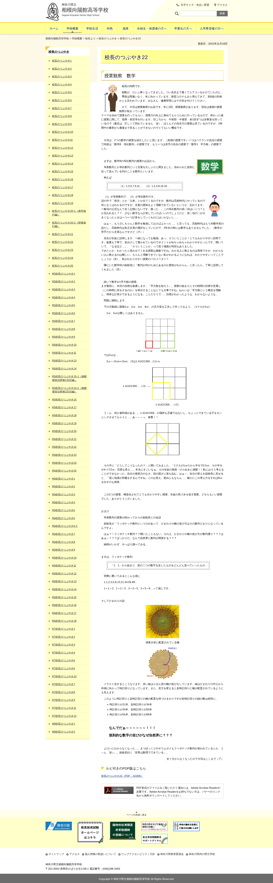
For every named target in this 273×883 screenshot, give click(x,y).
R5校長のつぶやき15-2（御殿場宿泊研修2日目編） (69, 390)
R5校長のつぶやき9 (63, 336)
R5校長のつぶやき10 (64, 344)
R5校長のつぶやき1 (63, 273)
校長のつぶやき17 (62, 187)
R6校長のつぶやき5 (63, 510)
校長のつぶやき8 (62, 116)
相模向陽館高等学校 (57, 38)
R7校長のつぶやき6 (63, 668)
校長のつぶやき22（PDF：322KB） (122, 775)
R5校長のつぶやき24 (64, 462)
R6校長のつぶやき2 (63, 486)
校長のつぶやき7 (62, 108)
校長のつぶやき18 (62, 195)
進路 (126, 28)
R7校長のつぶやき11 (64, 707)
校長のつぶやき (108, 38)
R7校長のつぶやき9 (63, 699)
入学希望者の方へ (212, 28)
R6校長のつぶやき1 (63, 478)
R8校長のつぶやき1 (63, 723)
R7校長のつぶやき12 (64, 715)
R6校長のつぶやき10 (64, 557)
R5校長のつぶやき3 (63, 289)
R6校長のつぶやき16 (64, 605)
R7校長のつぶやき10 (64, 676)
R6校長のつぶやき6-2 (64, 525)
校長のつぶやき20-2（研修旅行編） (69, 224)
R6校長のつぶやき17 (64, 613)
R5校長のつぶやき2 (63, 281)
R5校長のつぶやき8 (63, 329)
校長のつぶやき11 (62, 139)
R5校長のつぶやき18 (64, 415)
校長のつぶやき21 (62, 234)
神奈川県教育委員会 (172, 854)
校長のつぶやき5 (62, 92)
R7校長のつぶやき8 (63, 692)
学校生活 (92, 28)
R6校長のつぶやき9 (63, 549)
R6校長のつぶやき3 (63, 494)
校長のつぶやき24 (62, 257)
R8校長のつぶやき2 (63, 731)
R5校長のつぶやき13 (64, 360)
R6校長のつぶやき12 (64, 573)
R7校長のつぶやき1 (63, 628)
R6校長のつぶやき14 (64, 589)
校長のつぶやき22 (62, 241)
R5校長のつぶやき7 (63, 321)
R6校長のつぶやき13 (64, 581)
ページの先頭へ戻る (136, 815)
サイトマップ (56, 854)
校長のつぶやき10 (62, 131)
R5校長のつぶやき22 (64, 446)
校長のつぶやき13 (62, 155)
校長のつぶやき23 (62, 249)
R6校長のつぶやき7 (63, 533)
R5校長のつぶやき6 (63, 313)
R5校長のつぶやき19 (64, 423)
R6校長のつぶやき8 (63, 541)
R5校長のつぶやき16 (64, 399)
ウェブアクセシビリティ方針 (138, 854)
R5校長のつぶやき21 (64, 439)
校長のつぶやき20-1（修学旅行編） (69, 212)
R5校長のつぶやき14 (64, 368)
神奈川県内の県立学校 (202, 854)
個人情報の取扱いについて (100, 854)
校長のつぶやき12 (62, 147)
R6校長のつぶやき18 (64, 620)
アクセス (222, 4)
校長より (90, 38)
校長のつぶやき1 (62, 60)
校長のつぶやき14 (62, 163)
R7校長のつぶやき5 (63, 660)
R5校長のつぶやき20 (64, 431)
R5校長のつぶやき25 (64, 470)
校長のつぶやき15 (62, 171)
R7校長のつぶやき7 (63, 684)
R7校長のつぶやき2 (63, 636)
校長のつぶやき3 (62, 76)
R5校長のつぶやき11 (64, 352)
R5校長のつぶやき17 (64, 407)
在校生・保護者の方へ (152, 28)
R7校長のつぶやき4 (63, 652)
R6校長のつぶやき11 (64, 565)
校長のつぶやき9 (62, 124)
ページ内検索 (177, 13)
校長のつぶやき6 (62, 100)
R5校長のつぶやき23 (64, 454)
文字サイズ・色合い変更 (195, 4)
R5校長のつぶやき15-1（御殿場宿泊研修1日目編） (69, 378)
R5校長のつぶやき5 (63, 305)
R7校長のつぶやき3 (63, 644)
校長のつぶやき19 (62, 203)
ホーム (54, 28)
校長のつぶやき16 (62, 179)
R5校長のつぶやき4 (63, 297)
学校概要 (72, 28)
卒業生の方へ (183, 28)
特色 (110, 28)
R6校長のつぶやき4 (63, 502)
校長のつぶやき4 (62, 84)
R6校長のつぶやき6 (63, 518)
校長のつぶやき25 (62, 265)
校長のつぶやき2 (62, 68)
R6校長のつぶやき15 (64, 597)
